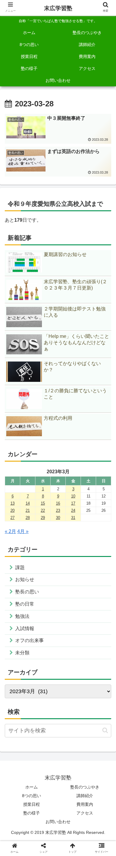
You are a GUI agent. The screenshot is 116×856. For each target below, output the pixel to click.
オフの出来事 (29, 640)
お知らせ (24, 579)
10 (73, 496)
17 (73, 503)
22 (43, 510)
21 (28, 510)
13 (12, 503)
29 (43, 517)
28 (28, 517)
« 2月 (10, 531)
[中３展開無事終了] (71, 776)
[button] (105, 730)
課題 (20, 567)
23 (58, 510)
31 (73, 517)
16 (58, 503)
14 (28, 503)
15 (43, 503)
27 (12, 517)
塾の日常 (24, 604)
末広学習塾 (58, 8)
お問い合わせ (58, 821)
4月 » (23, 531)
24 (73, 510)
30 (58, 517)
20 (12, 510)
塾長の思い (27, 591)
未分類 (22, 652)
